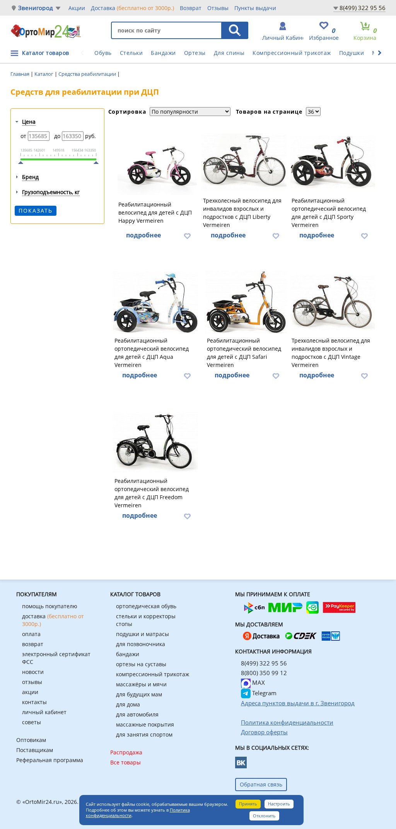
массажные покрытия (145, 724)
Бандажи (163, 52)
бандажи (127, 654)
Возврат (190, 8)
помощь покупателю (49, 606)
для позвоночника (140, 644)
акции (30, 692)
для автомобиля (137, 714)
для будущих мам (139, 694)
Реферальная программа (49, 760)
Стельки (131, 52)
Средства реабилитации (87, 73)
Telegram (264, 693)
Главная (20, 73)
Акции (76, 8)
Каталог (44, 73)
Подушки (351, 52)
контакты (34, 702)
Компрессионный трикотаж (292, 52)
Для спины (229, 52)
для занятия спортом (144, 734)
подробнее (143, 235)
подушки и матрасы (142, 634)
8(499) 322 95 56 (363, 8)
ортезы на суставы (141, 664)
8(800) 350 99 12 (264, 673)
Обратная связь (261, 784)
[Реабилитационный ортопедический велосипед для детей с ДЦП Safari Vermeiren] (246, 302)
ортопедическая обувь (146, 606)
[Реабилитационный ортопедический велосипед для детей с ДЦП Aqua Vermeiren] (155, 302)
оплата (31, 634)
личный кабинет (44, 712)
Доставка (132, 8)
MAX (258, 682)
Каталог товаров (45, 52)
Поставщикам (34, 750)
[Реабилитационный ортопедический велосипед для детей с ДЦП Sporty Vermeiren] (332, 162)
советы (31, 722)
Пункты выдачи (255, 8)
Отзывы (218, 8)
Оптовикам (31, 740)
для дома (128, 704)
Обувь (103, 52)
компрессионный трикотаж (152, 674)
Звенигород (35, 8)
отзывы (32, 682)
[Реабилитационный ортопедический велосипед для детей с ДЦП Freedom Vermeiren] (155, 442)
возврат (32, 644)
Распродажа (126, 752)
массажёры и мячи (141, 684)
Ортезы (195, 52)
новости (33, 671)
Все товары (125, 762)
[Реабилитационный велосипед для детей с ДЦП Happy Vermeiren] (157, 162)
